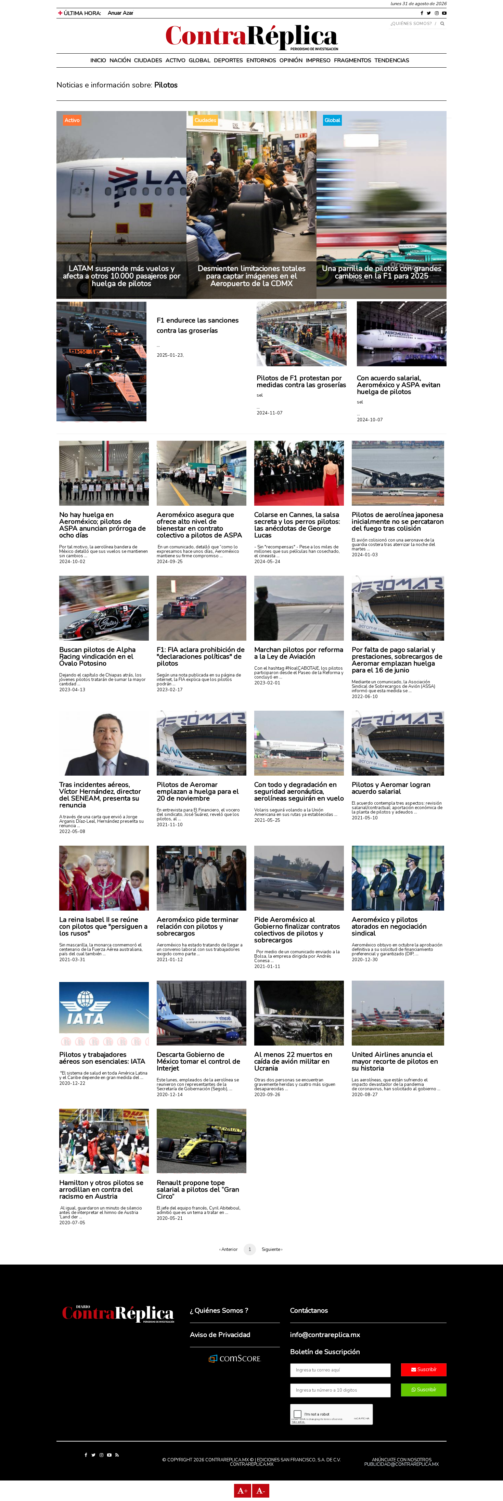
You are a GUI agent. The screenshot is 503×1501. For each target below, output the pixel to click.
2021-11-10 (170, 825)
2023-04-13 (72, 690)
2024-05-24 (267, 562)
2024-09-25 (170, 562)
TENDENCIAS (392, 60)
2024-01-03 (365, 555)
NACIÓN (120, 60)
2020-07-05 (72, 1223)
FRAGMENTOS (352, 60)
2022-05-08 (72, 832)
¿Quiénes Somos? (411, 23)
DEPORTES (228, 60)
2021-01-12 (170, 960)
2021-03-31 (72, 960)
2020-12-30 (365, 960)
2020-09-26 (267, 1095)
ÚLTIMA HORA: (81, 13)
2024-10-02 (72, 562)
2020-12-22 (72, 1083)
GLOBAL (199, 60)
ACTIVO (175, 60)
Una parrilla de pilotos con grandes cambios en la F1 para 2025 (381, 272)
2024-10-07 (370, 420)
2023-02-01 (267, 683)
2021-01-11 (267, 967)
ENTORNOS (261, 60)
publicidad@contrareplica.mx (401, 1464)
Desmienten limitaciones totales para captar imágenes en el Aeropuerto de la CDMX (252, 276)
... (158, 345)
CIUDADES (148, 60)
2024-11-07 (270, 413)
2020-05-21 (170, 1218)
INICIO (98, 60)
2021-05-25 (267, 820)
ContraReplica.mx (251, 1464)
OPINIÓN (291, 60)
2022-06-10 (365, 697)
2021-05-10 (365, 818)
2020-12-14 (170, 1095)
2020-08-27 (365, 1095)
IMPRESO (318, 60)
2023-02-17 (170, 690)
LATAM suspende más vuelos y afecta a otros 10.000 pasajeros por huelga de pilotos (121, 276)
